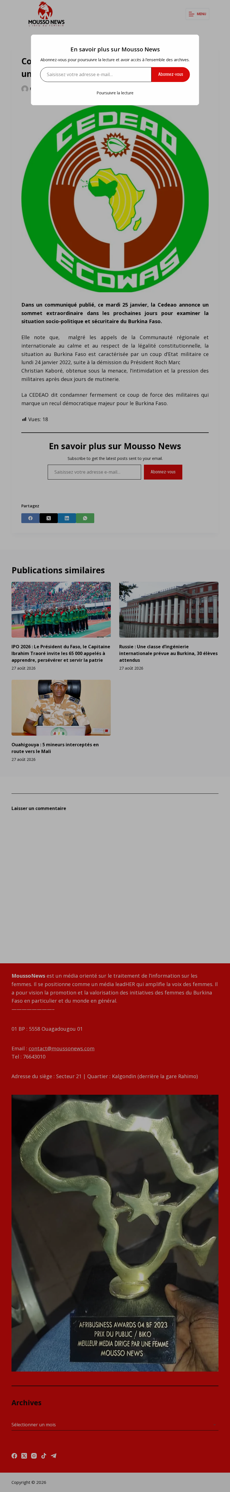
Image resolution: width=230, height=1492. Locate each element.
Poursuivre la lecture (115, 92)
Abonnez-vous (170, 74)
